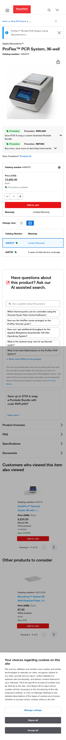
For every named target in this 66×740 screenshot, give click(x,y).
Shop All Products (18, 21)
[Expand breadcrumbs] (55, 21)
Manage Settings (33, 710)
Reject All (33, 720)
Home (5, 21)
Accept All (33, 730)
